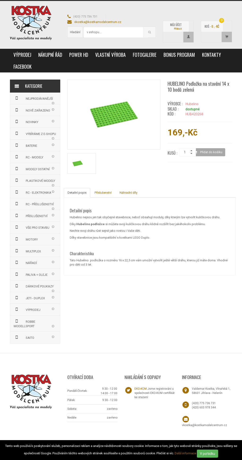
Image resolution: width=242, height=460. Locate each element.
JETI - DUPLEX (35, 298)
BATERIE (31, 145)
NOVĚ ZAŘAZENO (38, 110)
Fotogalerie (144, 54)
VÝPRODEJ (22, 54)
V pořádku (207, 454)
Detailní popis (77, 192)
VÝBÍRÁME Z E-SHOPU (41, 134)
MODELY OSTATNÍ (38, 169)
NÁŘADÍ (31, 263)
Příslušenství (103, 192)
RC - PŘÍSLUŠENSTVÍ (40, 204)
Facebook (22, 66)
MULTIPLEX (33, 251)
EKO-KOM (140, 388)
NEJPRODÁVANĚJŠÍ (39, 98)
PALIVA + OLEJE (37, 275)
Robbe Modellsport (24, 324)
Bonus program (179, 54)
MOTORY (32, 239)
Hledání (75, 32)
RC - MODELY (34, 157)
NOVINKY (32, 122)
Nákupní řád (50, 54)
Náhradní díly (128, 192)
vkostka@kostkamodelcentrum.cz (97, 22)
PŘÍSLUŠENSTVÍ (37, 216)
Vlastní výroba (110, 54)
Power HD (78, 54)
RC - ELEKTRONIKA (38, 192)
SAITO (30, 337)
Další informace (185, 453)
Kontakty (211, 54)
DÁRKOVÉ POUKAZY (40, 286)
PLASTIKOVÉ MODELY (40, 181)
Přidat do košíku (210, 152)
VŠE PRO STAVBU (37, 227)
